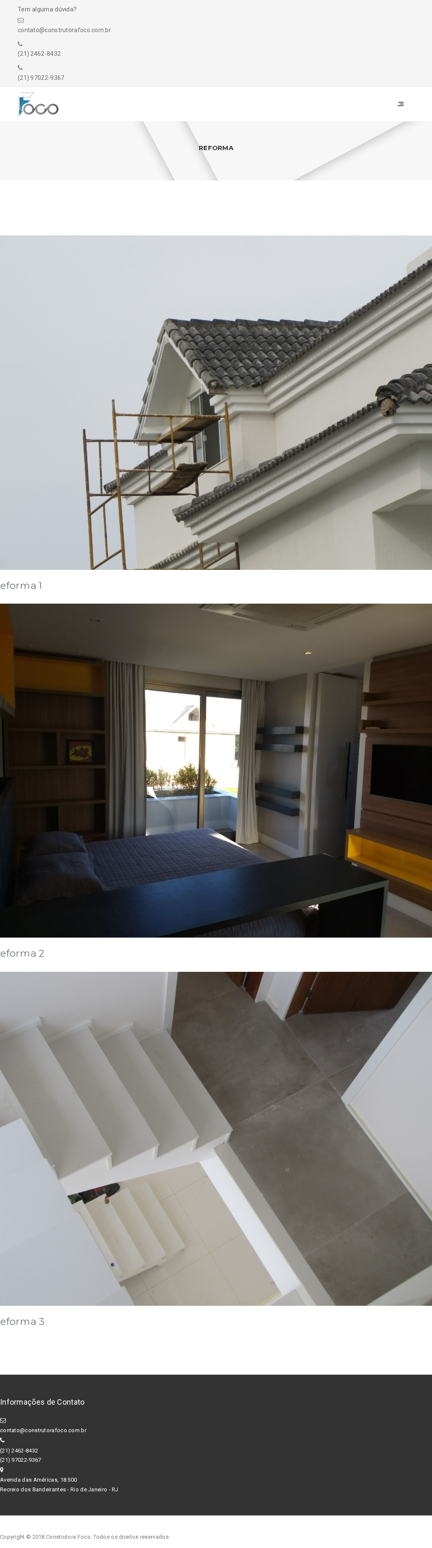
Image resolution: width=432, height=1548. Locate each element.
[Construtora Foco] (38, 104)
